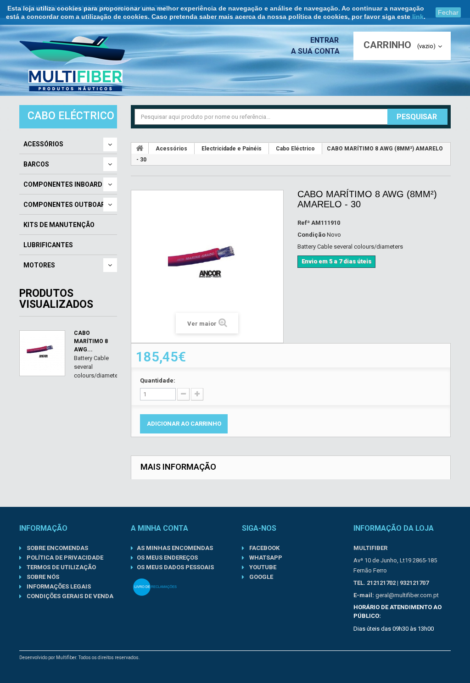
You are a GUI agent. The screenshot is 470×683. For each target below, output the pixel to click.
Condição (311, 234)
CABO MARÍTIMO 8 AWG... (91, 341)
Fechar (448, 12)
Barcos (36, 164)
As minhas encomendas (175, 547)
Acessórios (43, 144)
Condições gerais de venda (69, 596)
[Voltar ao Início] (140, 148)
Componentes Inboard (62, 184)
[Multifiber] (75, 63)
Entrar (325, 40)
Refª (303, 222)
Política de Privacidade (64, 557)
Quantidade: (157, 380)
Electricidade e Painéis (231, 148)
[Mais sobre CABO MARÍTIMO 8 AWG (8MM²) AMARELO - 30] (42, 353)
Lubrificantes (48, 245)
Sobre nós (42, 576)
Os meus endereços (167, 557)
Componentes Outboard (66, 204)
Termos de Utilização (60, 567)
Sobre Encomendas (56, 547)
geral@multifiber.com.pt (407, 595)
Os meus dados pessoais (175, 567)
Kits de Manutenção (59, 224)
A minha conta (159, 528)
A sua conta (315, 51)
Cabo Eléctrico (295, 148)
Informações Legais (58, 586)
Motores (39, 265)
